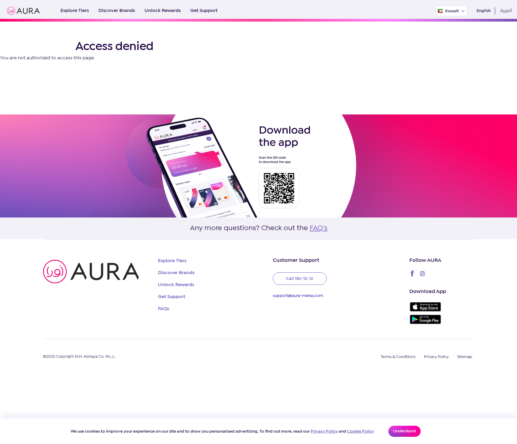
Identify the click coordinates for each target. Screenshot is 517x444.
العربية (506, 11)
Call (299, 278)
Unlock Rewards (163, 11)
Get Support (204, 11)
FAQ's (318, 228)
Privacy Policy (324, 431)
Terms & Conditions (398, 357)
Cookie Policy (360, 431)
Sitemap (464, 357)
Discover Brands (116, 11)
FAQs (163, 309)
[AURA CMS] (23, 11)
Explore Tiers (74, 11)
